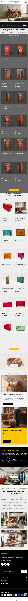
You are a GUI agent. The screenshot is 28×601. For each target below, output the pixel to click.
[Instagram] (5, 564)
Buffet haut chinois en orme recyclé (20, 265)
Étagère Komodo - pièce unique (19, 60)
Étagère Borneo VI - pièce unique (19, 131)
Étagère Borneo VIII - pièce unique (20, 107)
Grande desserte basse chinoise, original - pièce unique (19, 217)
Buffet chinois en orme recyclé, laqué (19, 313)
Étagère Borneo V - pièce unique (6, 154)
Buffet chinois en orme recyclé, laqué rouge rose (7, 336)
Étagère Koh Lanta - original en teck (7, 84)
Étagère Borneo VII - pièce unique (7, 131)
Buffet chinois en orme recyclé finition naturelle (6, 265)
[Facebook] (2, 564)
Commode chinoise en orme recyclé (7, 289)
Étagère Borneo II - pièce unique (19, 178)
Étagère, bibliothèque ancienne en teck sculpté (6, 60)
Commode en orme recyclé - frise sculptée (20, 336)
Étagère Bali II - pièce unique (7, 106)
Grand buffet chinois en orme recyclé (7, 313)
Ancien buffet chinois (6, 240)
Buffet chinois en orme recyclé (19, 289)
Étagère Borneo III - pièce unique (6, 178)
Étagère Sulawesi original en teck (20, 84)
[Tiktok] (8, 564)
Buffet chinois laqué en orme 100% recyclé (7, 217)
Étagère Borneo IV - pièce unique (19, 154)
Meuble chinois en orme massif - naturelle (19, 241)
